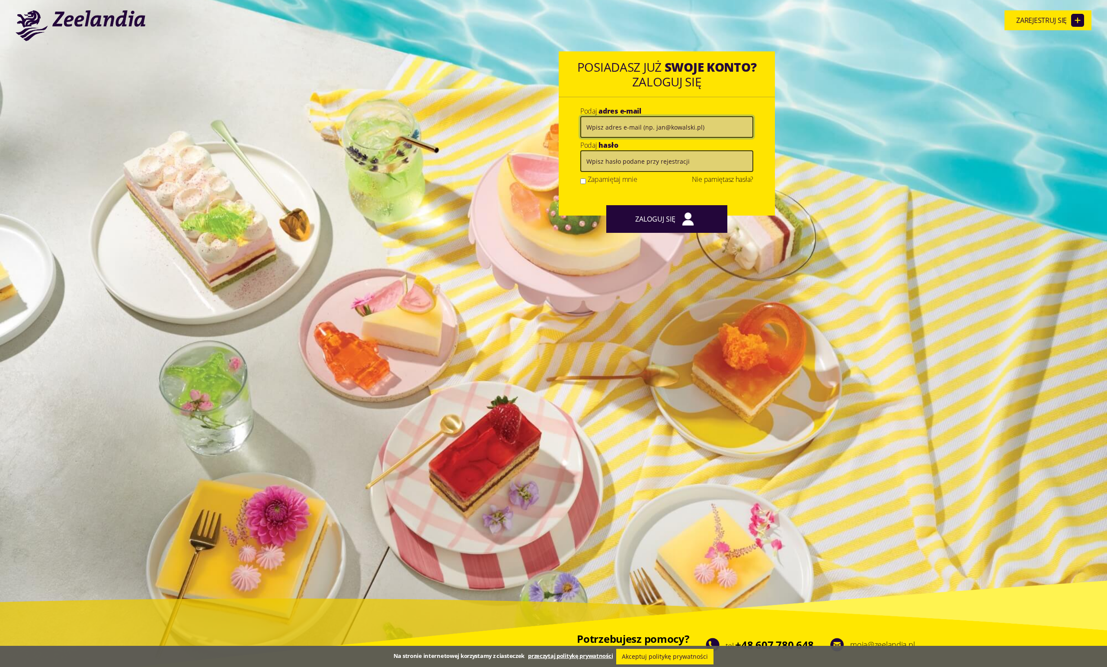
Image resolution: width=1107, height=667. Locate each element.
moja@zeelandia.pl (882, 644)
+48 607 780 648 (774, 645)
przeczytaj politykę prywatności (570, 656)
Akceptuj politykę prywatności (665, 656)
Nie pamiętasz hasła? (722, 179)
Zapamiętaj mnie (612, 179)
